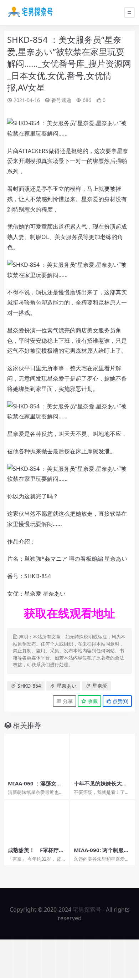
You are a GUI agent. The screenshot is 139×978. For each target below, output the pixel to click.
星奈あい (67, 685)
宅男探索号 (87, 909)
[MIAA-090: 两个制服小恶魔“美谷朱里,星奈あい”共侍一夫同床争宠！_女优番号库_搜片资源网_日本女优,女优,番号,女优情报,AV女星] (102, 822)
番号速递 (61, 100)
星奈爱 (99, 685)
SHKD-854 (29, 685)
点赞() (119, 701)
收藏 (92, 701)
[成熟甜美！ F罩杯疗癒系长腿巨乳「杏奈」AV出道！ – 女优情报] (36, 822)
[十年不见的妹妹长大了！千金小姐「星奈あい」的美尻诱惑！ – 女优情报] (102, 755)
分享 (67, 701)
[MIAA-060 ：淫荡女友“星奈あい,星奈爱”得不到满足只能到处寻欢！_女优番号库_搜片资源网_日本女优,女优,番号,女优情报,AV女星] (36, 755)
